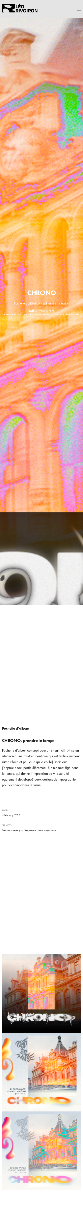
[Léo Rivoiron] (20, 9)
